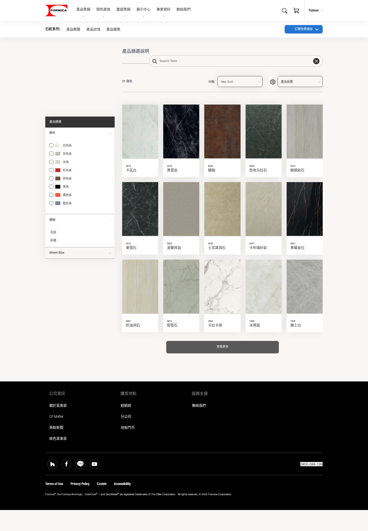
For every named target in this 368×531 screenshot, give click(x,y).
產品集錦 (83, 10)
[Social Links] (52, 464)
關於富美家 (58, 405)
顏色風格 (103, 10)
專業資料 (163, 10)
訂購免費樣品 (304, 29)
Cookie (101, 484)
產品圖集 (113, 29)
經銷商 (126, 405)
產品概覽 (73, 29)
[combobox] (236, 61)
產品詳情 (93, 29)
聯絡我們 (183, 10)
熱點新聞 (56, 427)
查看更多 (223, 346)
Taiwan (314, 10)
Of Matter (56, 416)
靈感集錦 (123, 10)
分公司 (126, 416)
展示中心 (143, 10)
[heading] (51, 145)
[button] (296, 11)
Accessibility (122, 484)
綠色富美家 (58, 438)
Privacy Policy (80, 484)
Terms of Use (54, 484)
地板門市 (128, 427)
